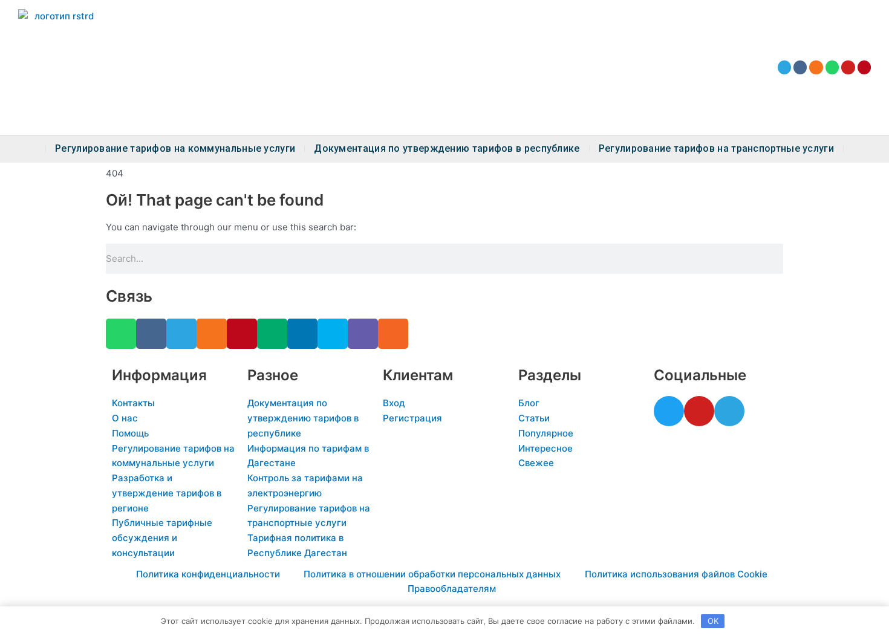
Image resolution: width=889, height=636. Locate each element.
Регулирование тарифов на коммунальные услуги (175, 149)
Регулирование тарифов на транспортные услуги (716, 149)
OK (713, 621)
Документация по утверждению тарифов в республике (446, 149)
